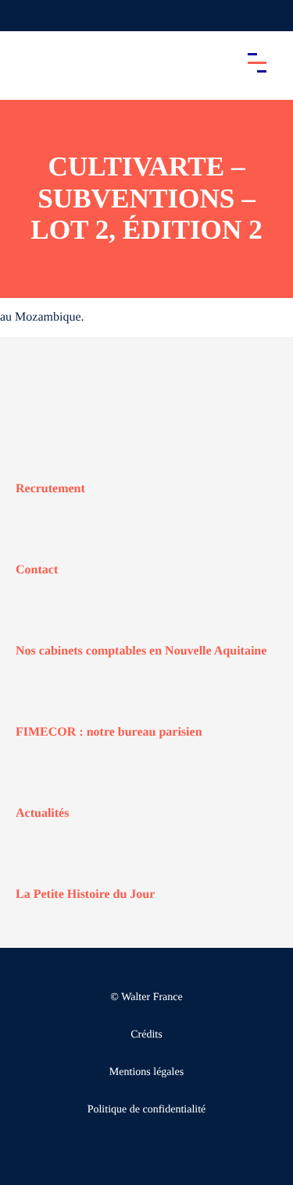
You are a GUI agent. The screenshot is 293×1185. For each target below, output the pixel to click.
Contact (37, 570)
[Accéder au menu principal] (257, 62)
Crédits (146, 1035)
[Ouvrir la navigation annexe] (25, 15)
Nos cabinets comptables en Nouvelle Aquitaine (141, 651)
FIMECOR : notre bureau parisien (109, 732)
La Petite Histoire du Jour (85, 894)
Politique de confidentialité (147, 1110)
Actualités (42, 813)
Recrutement (50, 488)
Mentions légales (146, 1072)
